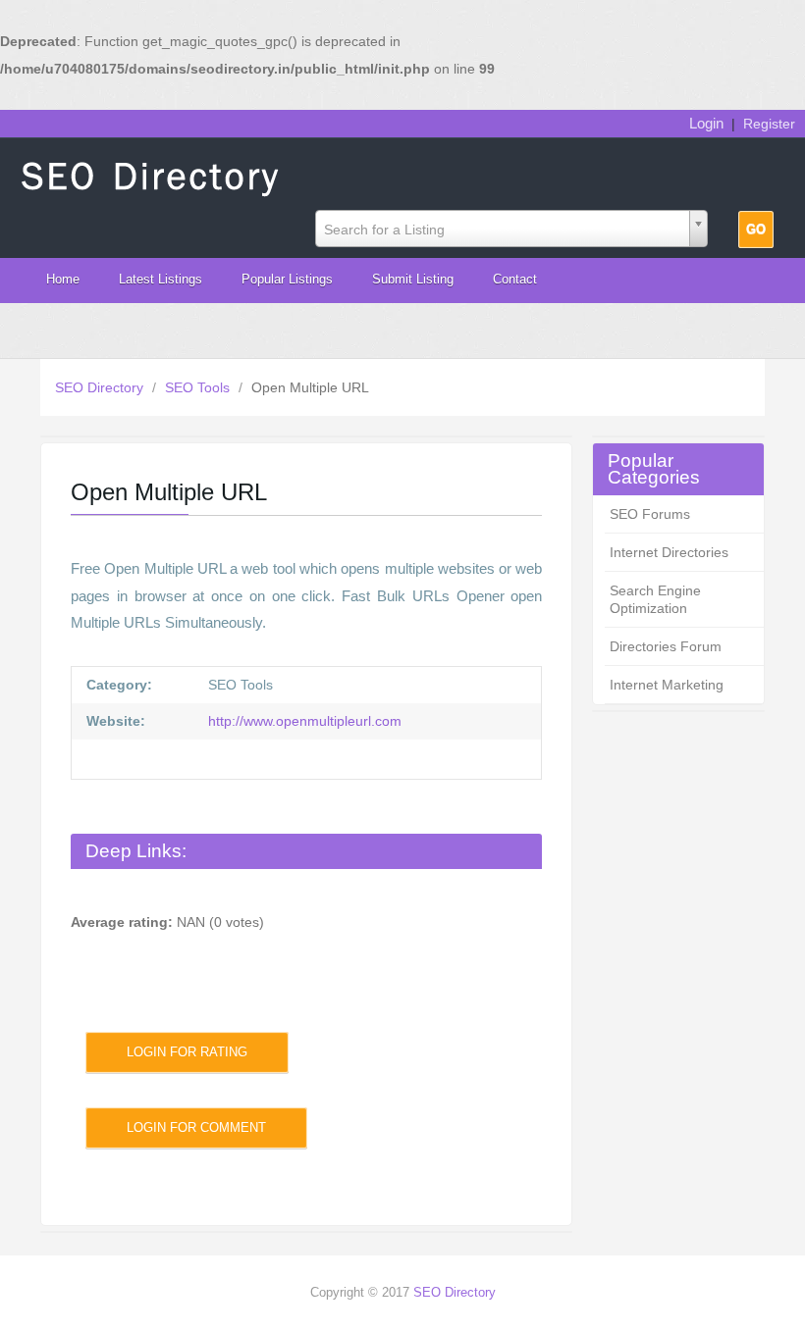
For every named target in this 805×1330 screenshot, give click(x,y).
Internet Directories (669, 552)
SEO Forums (650, 514)
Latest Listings (160, 279)
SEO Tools (199, 387)
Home (63, 279)
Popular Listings (287, 279)
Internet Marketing (667, 684)
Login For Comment (196, 1127)
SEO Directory (101, 387)
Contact (515, 279)
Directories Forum (666, 646)
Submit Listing (413, 279)
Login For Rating (187, 1052)
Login (706, 123)
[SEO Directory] (152, 174)
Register (769, 123)
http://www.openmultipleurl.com (303, 721)
